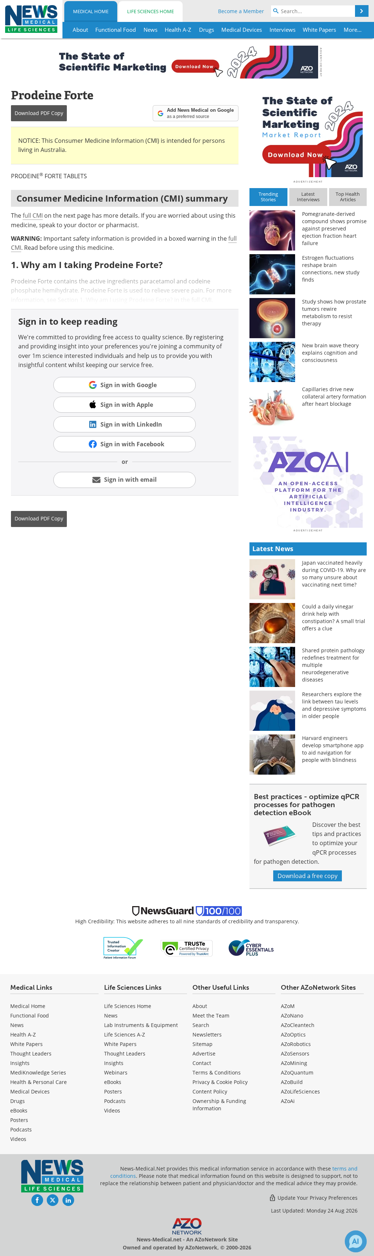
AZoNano (292, 1015)
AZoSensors (295, 1053)
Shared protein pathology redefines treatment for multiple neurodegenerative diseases (333, 665)
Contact (201, 1063)
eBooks (18, 1110)
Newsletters (207, 1034)
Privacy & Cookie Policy (220, 1082)
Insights (20, 1063)
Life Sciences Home (150, 11)
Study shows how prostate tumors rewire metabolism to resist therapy (334, 312)
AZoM (288, 1006)
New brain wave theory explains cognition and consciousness (330, 352)
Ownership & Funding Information (219, 1104)
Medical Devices (30, 1091)
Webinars (115, 1072)
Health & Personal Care (38, 1082)
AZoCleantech (297, 1025)
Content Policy (209, 1091)
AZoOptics (293, 1034)
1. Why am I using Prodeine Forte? (126, 300)
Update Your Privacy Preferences (317, 1197)
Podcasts (21, 1129)
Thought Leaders (30, 1053)
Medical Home (90, 11)
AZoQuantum (297, 1072)
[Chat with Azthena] (356, 1241)
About (199, 1006)
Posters (19, 1119)
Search (200, 1025)
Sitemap (202, 1044)
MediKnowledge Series (38, 1072)
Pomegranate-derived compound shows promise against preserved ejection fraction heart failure (334, 228)
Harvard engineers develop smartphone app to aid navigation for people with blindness (333, 748)
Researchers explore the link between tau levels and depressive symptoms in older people (334, 705)
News (17, 1025)
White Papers (26, 1044)
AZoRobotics (296, 1044)
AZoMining (294, 1063)
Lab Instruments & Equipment (141, 1025)
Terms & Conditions (216, 1072)
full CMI (33, 215)
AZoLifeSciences (300, 1091)
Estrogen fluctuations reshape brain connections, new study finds (330, 268)
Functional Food (29, 1015)
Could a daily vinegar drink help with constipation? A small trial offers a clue (333, 617)
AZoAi (288, 1100)
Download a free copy (307, 876)
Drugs (17, 1100)
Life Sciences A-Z (124, 1034)
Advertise (203, 1053)
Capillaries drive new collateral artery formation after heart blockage (334, 396)
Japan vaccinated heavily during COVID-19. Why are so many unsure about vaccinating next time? (334, 573)
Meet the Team (210, 1015)
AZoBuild (292, 1082)
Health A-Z (23, 1034)
